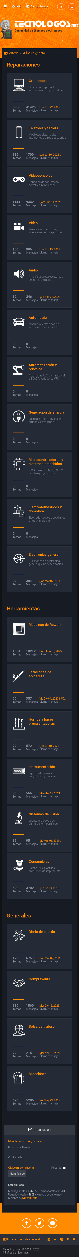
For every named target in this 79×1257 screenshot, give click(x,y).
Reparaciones (23, 64)
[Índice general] (39, 29)
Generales (19, 915)
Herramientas (23, 608)
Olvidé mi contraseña (21, 1167)
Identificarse (16, 1141)
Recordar (57, 1167)
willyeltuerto (30, 1198)
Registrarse (34, 1141)
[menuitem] (16, 6)
